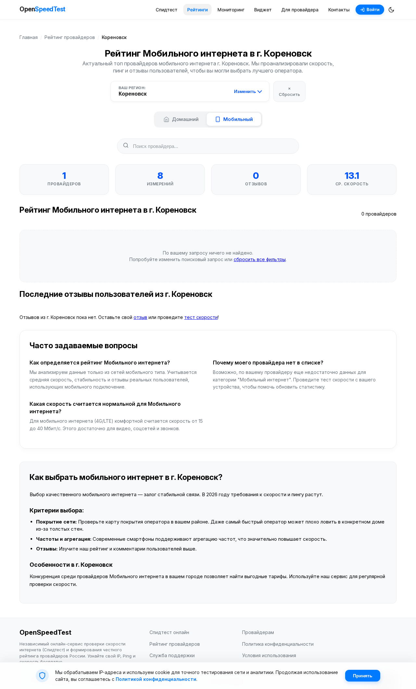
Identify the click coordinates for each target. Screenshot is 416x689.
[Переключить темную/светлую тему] (391, 10)
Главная (29, 37)
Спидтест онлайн (169, 632)
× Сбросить (289, 91)
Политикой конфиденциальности (156, 679)
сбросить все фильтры (260, 259)
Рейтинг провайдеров (70, 37)
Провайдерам (258, 632)
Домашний (185, 119)
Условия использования (269, 655)
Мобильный (238, 119)
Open (42, 9)
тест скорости (201, 317)
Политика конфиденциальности (278, 644)
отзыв (140, 317)
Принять (362, 675)
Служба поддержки (172, 655)
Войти (373, 9)
